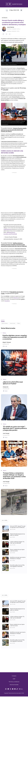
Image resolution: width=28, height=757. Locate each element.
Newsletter (7, 301)
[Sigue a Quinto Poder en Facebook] (8, 689)
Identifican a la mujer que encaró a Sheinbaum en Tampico (17, 558)
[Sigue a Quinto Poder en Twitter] (10, 689)
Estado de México (5, 323)
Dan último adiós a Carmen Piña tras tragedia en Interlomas (17, 565)
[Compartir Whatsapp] (9, 34)
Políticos (18, 323)
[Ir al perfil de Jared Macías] (4, 29)
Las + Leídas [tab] (4, 520)
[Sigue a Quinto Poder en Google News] (21, 689)
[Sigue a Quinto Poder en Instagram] (12, 689)
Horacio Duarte (12, 323)
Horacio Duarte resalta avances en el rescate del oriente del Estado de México (13, 129)
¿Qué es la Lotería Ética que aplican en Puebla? (13, 383)
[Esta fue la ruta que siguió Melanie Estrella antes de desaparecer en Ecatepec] (5, 536)
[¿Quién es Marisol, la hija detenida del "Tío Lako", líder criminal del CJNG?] (5, 544)
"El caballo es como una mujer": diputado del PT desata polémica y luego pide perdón (15, 428)
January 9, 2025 (18, 239)
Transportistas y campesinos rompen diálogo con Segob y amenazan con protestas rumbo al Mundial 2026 (14, 475)
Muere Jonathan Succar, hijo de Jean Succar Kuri (17, 550)
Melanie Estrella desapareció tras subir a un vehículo (17, 534)
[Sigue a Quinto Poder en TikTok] (17, 689)
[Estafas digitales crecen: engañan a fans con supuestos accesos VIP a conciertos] (14, 363)
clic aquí (5, 89)
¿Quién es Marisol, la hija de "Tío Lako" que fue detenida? (17, 542)
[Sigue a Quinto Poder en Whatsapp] (6, 689)
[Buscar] (6, 10)
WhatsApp (15, 297)
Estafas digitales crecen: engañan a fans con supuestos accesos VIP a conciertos (15, 337)
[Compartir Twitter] (6, 34)
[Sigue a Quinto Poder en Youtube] (15, 689)
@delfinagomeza (7, 229)
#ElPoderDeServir (11, 232)
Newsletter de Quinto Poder (12, 292)
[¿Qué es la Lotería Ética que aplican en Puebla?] (14, 407)
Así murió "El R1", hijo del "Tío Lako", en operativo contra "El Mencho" (18, 526)
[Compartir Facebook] (3, 34)
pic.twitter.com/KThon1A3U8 (10, 234)
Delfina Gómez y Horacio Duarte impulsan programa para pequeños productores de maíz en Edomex (14, 244)
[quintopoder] (14, 4)
